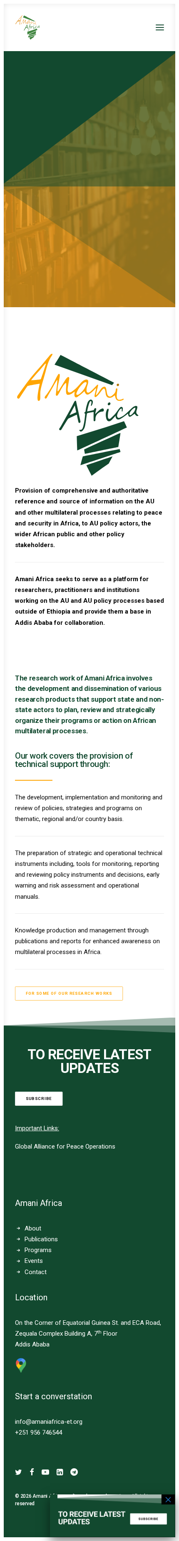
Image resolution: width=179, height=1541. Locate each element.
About (33, 1228)
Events (34, 1261)
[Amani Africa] (27, 27)
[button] (160, 27)
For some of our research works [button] (69, 993)
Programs (38, 1250)
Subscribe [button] (39, 1099)
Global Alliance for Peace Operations (65, 1146)
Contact (36, 1272)
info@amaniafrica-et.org (48, 1421)
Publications (41, 1239)
